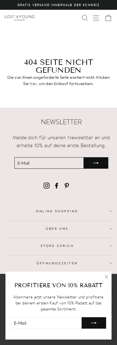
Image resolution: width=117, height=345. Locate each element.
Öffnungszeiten (57, 263)
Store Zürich (57, 246)
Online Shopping (57, 211)
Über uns (57, 228)
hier (33, 83)
